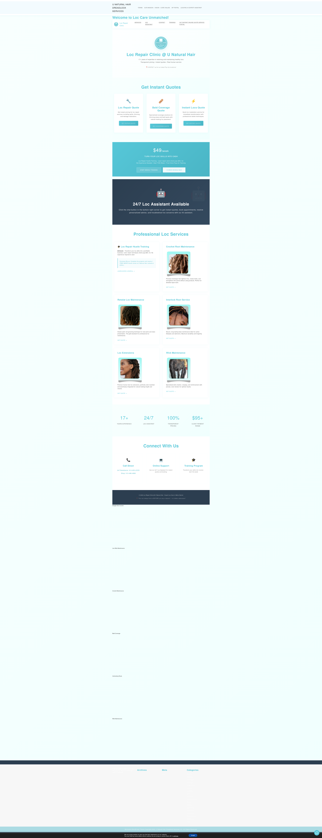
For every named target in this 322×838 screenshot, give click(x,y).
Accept (193, 835)
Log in (164, 774)
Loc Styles (190, 791)
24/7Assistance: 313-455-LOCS (128, 470)
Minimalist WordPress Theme (134, 829)
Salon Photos (190, 808)
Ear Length (190, 782)
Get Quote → (171, 287)
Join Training (193, 477)
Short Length (190, 813)
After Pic (189, 774)
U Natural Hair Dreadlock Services (121, 8)
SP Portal (175, 7)
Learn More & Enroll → (126, 271)
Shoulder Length (191, 816)
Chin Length (190, 780)
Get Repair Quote (129, 123)
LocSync (117, 770)
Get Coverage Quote (161, 126)
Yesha (188, 822)
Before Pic (190, 777)
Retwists (189, 805)
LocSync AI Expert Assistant (191, 7)
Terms (140, 7)
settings (175, 836)
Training (172, 22)
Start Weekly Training (149, 170)
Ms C (188, 794)
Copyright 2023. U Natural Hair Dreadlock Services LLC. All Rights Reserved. (171, 829)
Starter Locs (190, 819)
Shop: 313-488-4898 (128, 473)
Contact (162, 22)
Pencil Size (190, 796)
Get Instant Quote (193, 123)
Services (138, 22)
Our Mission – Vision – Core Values (157, 7)
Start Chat (161, 477)
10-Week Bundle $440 (174, 170)
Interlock (189, 788)
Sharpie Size (190, 810)
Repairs (189, 802)
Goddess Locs (191, 785)
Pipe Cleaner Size (192, 799)
